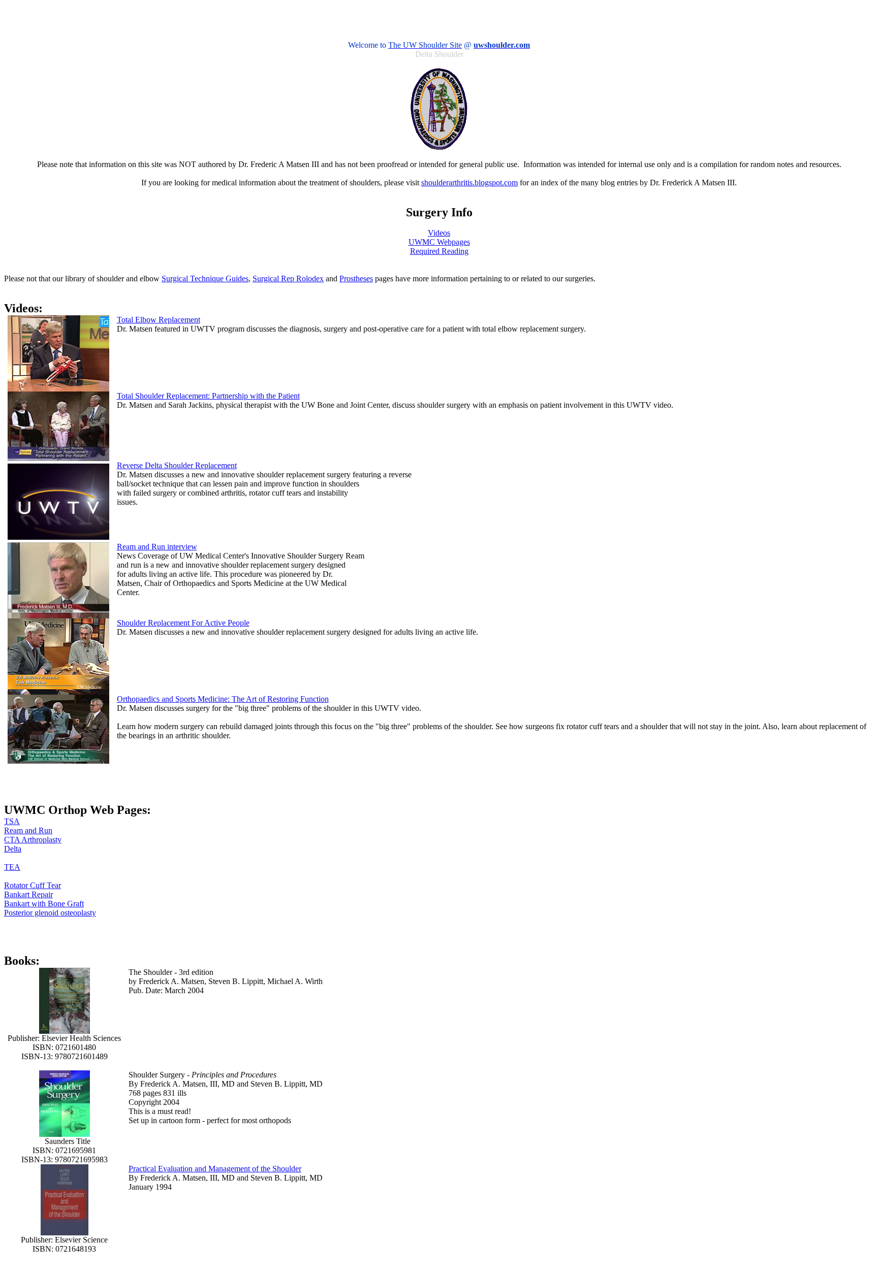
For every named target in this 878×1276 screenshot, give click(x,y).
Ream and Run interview (157, 546)
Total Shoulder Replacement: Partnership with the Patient (208, 395)
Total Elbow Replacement (158, 319)
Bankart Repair (28, 894)
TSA (12, 821)
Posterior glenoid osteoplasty (50, 912)
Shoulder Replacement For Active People (183, 622)
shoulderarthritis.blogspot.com (469, 182)
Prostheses (356, 278)
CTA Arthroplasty (32, 839)
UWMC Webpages (439, 242)
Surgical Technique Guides (205, 278)
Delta (12, 848)
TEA (12, 867)
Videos (439, 232)
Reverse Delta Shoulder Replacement (177, 465)
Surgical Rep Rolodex (288, 278)
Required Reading (439, 251)
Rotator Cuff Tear (32, 885)
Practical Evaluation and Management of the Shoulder (215, 1168)
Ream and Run (28, 830)
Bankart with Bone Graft (44, 903)
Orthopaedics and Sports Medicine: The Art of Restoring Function (223, 699)
